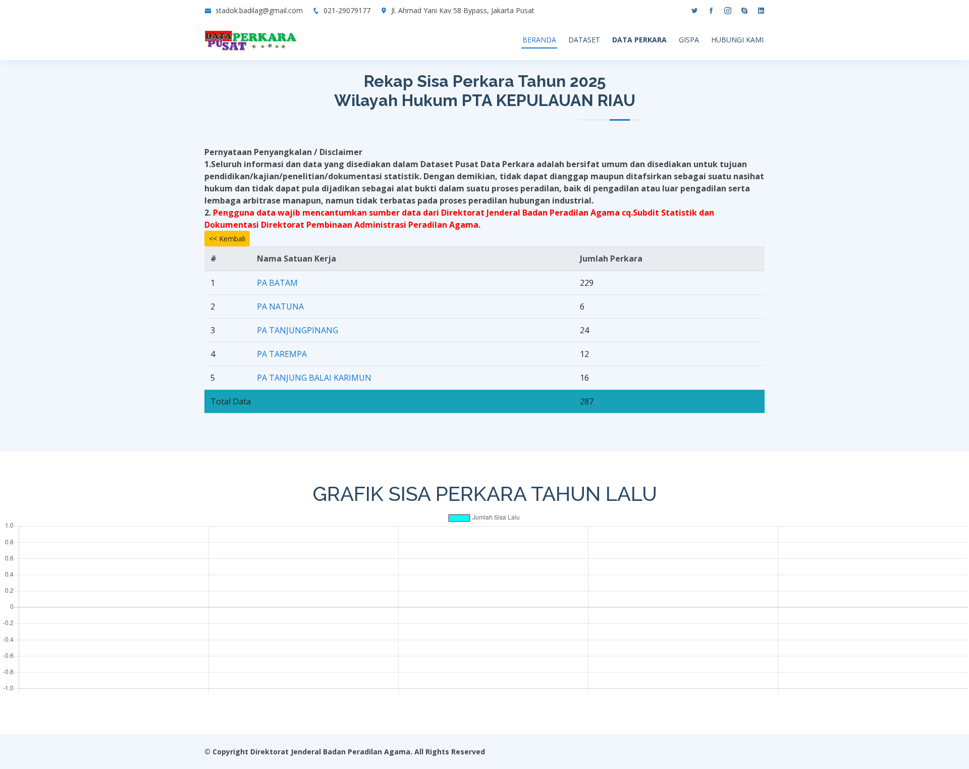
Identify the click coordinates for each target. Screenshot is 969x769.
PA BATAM (277, 282)
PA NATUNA (280, 306)
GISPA (689, 39)
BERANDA (539, 39)
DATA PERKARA (639, 39)
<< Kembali (227, 238)
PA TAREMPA (282, 354)
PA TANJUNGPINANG (297, 330)
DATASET (584, 39)
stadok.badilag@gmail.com (259, 10)
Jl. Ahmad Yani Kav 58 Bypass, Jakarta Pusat (462, 10)
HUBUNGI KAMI (737, 39)
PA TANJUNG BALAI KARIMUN (314, 377)
